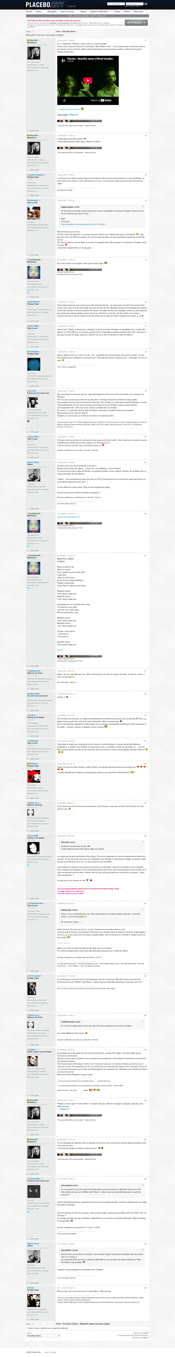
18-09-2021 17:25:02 (66, 40)
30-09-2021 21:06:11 (66, 1100)
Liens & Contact (50, 1352)
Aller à (29, 1333)
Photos (127, 11)
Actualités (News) (69, 31)
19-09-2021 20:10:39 (66, 741)
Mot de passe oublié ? (134, 6)
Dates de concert (67, 11)
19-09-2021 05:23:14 (66, 693)
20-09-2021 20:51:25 (66, 835)
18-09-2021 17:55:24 (66, 175)
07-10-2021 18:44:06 (66, 1243)
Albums (83, 11)
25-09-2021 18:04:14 (66, 1015)
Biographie (52, 11)
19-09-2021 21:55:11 (66, 763)
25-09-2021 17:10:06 (66, 976)
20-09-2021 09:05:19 (66, 803)
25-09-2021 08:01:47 (66, 903)
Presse (117, 11)
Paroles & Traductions (99, 11)
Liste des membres (81, 16)
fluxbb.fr (145, 1337)
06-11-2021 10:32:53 (66, 1288)
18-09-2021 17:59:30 (66, 436)
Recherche (101, 16)
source (60, 650)
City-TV (93, 16)
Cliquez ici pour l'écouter (70, 109)
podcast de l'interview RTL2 (68, 517)
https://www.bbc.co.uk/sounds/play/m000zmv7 (79, 224)
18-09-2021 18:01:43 (66, 555)
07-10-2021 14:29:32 (66, 1178)
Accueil (29, 11)
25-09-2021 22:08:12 (66, 1049)
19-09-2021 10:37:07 (66, 715)
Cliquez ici (73, 114)
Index (70, 16)
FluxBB (145, 1333)
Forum (38, 11)
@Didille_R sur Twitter (28, 293)
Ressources (138, 11)
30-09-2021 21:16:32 (66, 1139)
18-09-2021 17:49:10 (66, 135)
